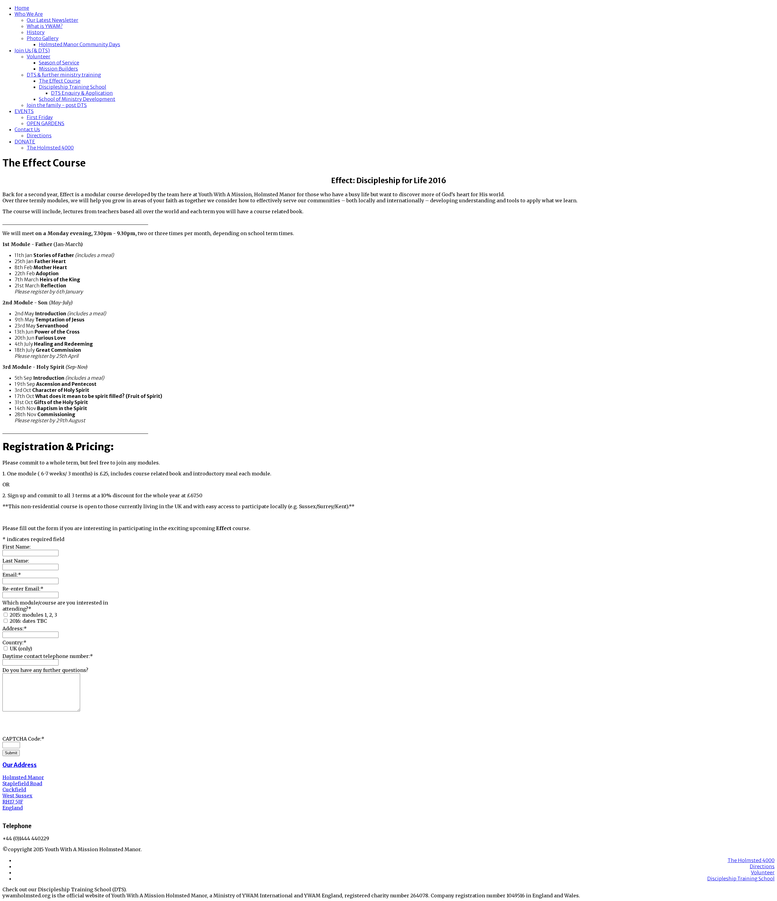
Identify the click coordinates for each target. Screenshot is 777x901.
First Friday (40, 117)
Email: (11, 575)
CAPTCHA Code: (23, 739)
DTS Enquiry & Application (82, 93)
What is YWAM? (45, 26)
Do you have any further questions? (45, 670)
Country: (14, 642)
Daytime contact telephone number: (47, 656)
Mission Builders (58, 69)
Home (22, 8)
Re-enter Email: (22, 589)
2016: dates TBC (28, 621)
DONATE (25, 142)
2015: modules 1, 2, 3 (33, 615)
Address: (14, 628)
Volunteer (38, 56)
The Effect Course (59, 81)
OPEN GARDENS (45, 123)
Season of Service (59, 63)
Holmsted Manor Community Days (79, 44)
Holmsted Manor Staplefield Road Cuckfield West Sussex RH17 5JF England (23, 792)
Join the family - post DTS (57, 105)
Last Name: (15, 561)
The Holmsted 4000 (50, 148)
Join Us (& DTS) (32, 50)
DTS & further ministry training (64, 75)
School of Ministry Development (77, 99)
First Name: (16, 547)
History (36, 32)
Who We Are (29, 14)
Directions (39, 135)
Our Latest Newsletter (52, 20)
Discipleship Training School (72, 87)
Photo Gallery (43, 38)
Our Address (19, 765)
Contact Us (27, 129)
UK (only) (21, 649)
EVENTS (24, 111)
